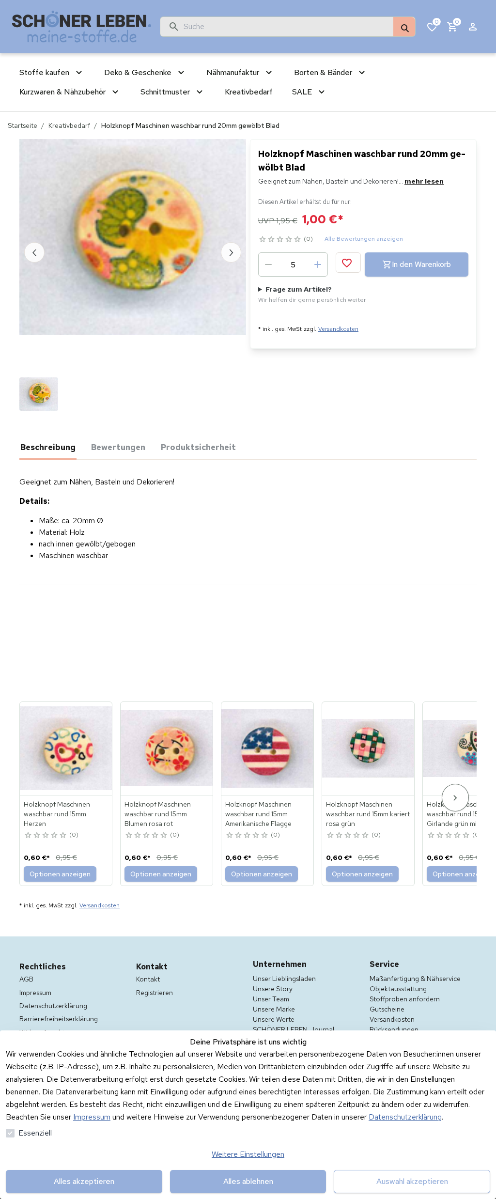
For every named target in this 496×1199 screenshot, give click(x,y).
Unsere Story (273, 988)
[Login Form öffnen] (472, 26)
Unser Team (271, 999)
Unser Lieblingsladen (284, 978)
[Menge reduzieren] (268, 264)
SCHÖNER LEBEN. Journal (293, 1029)
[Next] (455, 797)
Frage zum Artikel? (312, 294)
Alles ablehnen (248, 1181)
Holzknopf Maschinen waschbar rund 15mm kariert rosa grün (368, 814)
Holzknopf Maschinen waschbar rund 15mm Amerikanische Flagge (258, 814)
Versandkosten (338, 329)
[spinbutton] (293, 264)
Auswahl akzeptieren (412, 1181)
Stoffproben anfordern (405, 999)
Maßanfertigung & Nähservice (415, 978)
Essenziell (35, 1133)
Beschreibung (48, 447)
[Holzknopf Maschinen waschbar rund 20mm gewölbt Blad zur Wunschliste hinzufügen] (348, 262)
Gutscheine (387, 1009)
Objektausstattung (398, 988)
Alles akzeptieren (84, 1181)
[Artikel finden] (404, 27)
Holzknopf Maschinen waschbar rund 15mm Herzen (57, 814)
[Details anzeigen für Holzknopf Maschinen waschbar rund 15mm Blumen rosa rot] (167, 748)
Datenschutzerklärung (405, 1117)
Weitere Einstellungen (248, 1154)
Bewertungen (118, 447)
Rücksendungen (394, 1029)
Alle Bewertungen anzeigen (364, 239)
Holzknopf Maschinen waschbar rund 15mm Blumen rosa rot (157, 814)
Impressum (91, 1117)
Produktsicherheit (198, 447)
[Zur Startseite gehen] (82, 27)
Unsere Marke (274, 1009)
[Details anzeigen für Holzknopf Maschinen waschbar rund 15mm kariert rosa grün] (368, 748)
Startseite (22, 125)
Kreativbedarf (69, 125)
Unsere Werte (273, 1019)
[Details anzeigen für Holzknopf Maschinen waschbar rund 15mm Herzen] (66, 748)
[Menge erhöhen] (317, 264)
